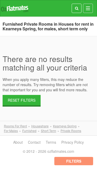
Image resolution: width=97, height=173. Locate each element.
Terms (51, 142)
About (18, 142)
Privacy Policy (72, 142)
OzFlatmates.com (14, 8)
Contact (34, 142)
